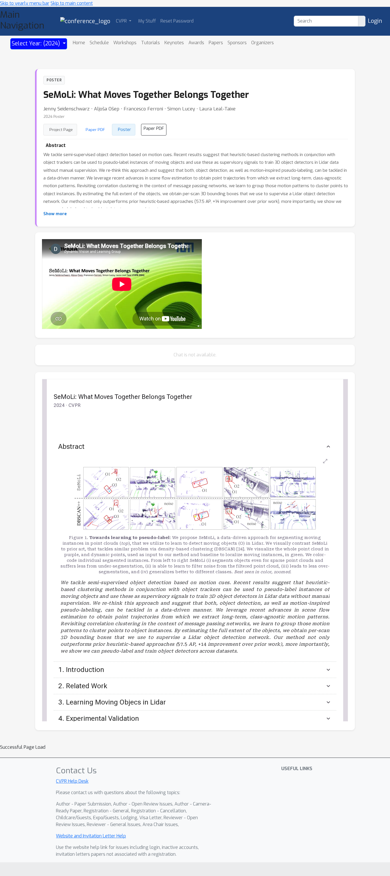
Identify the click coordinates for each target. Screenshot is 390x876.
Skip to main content (72, 3)
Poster (124, 129)
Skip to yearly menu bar (24, 3)
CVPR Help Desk (72, 781)
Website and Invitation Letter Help (91, 836)
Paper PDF (95, 129)
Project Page (61, 129)
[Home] (85, 21)
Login (375, 21)
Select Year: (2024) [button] (36, 43)
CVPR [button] (122, 21)
